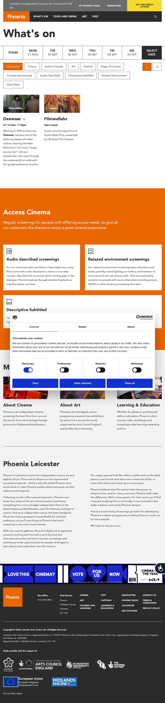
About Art (70, 405)
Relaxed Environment (114, 75)
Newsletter (114, 6)
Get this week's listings (144, 5)
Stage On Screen (111, 66)
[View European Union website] (25, 681)
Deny (35, 383)
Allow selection (82, 383)
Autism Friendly (54, 66)
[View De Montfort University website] (78, 664)
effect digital (16, 693)
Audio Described (50, 75)
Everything (13, 66)
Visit (95, 16)
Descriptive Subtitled (80, 75)
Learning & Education (138, 405)
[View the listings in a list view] (157, 67)
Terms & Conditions (149, 601)
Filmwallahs (55, 118)
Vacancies (128, 605)
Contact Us (149, 595)
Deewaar (12, 118)
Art (84, 16)
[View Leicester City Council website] (8, 664)
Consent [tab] (34, 326)
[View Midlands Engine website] (64, 681)
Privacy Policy (151, 608)
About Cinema (17, 405)
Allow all (130, 383)
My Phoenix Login (89, 6)
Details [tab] (83, 326)
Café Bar (106, 600)
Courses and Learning (19, 75)
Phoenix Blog (130, 600)
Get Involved (129, 611)
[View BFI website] (111, 664)
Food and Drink (65, 16)
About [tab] (130, 326)
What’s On (40, 16)
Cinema (32, 66)
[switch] (64, 370)
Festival (88, 66)
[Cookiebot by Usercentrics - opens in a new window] (138, 317)
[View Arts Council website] (40, 664)
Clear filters (13, 84)
